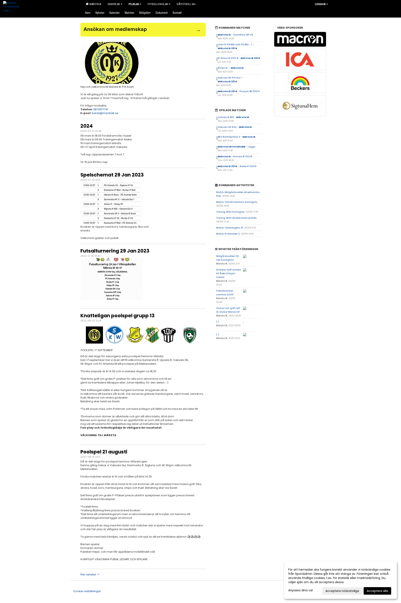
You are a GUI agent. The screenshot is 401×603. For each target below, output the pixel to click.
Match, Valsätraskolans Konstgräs (236, 202)
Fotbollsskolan (158, 4)
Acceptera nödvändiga (342, 591)
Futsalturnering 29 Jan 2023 (114, 251)
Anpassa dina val (300, 590)
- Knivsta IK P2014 (235, 156)
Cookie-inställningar (87, 591)
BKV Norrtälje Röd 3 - (236, 136)
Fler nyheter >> (90, 574)
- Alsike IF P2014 (237, 166)
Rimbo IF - (231, 68)
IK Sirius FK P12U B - (239, 58)
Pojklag (134, 4)
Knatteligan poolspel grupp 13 (117, 315)
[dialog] (340, 580)
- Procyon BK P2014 (238, 91)
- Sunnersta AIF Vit (235, 34)
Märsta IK (94, 4)
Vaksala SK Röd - (235, 127)
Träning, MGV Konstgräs (230, 211)
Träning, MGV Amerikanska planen (236, 218)
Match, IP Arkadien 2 (228, 233)
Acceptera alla (377, 591)
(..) (217, 321)
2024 (86, 126)
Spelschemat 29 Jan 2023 (112, 174)
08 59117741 (100, 109)
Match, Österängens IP (229, 227)
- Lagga (236, 146)
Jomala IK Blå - (233, 117)
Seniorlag (114, 4)
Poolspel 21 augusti (103, 451)
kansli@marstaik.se (105, 113)
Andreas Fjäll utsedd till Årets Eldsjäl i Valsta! (228, 273)
